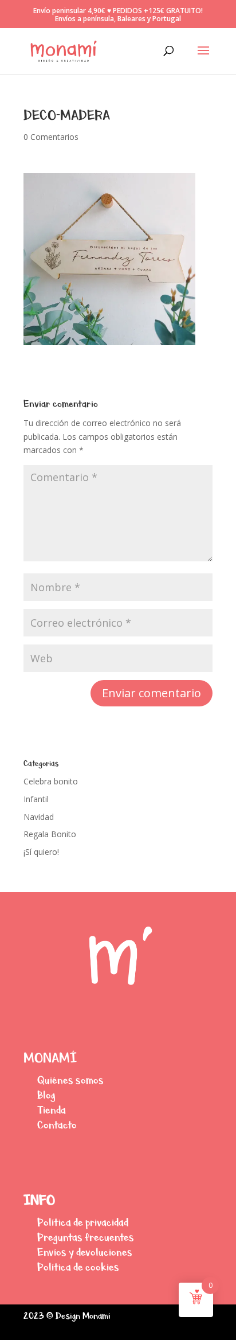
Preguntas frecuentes (85, 1237)
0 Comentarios (50, 136)
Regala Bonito (49, 834)
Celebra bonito (50, 781)
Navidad (38, 816)
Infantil (36, 799)
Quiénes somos (70, 1080)
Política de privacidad (82, 1222)
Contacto (57, 1125)
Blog (46, 1095)
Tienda (51, 1110)
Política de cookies (78, 1267)
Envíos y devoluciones (84, 1252)
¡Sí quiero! (41, 851)
